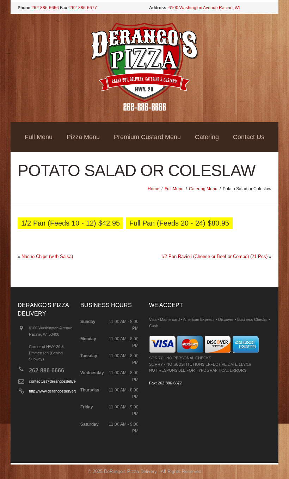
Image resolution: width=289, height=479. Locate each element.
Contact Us (248, 136)
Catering (207, 136)
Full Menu (39, 136)
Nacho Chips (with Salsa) (47, 256)
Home (153, 188)
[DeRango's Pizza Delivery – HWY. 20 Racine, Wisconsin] (144, 109)
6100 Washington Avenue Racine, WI (204, 7)
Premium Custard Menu (147, 136)
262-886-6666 (45, 7)
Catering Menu (203, 188)
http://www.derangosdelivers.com (57, 391)
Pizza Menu (83, 136)
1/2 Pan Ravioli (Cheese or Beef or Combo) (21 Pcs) (214, 256)
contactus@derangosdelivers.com (58, 381)
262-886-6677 (83, 7)
